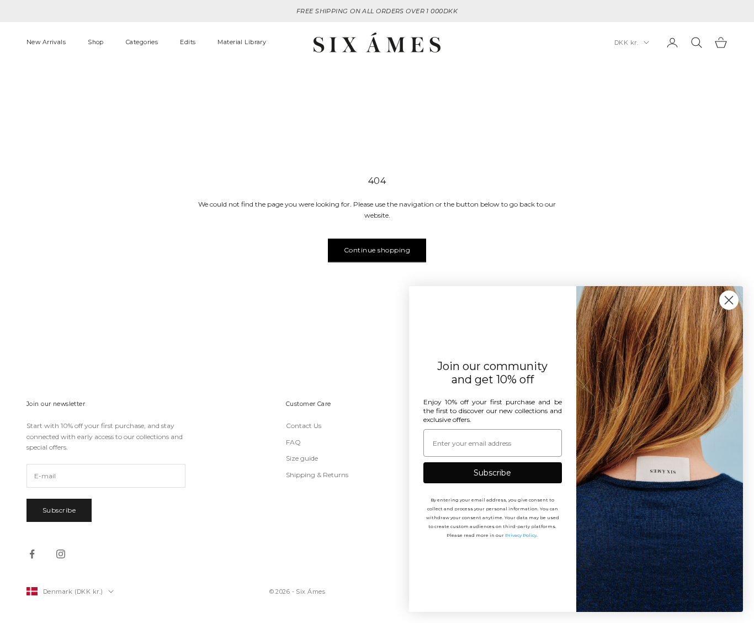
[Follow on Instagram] (60, 553)
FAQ (293, 442)
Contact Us (303, 425)
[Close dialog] (729, 300)
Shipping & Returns (317, 475)
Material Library (241, 42)
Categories (142, 42)
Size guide (302, 458)
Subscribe (59, 510)
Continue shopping (377, 250)
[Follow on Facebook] (32, 553)
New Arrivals (46, 42)
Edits (187, 42)
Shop (96, 42)
